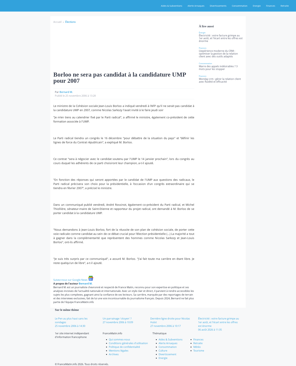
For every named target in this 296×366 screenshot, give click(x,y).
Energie (257, 5)
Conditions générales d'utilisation (128, 343)
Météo (197, 347)
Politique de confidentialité (124, 347)
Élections (70, 22)
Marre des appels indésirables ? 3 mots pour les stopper (218, 68)
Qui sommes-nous (119, 339)
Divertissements (218, 5)
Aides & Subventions (171, 5)
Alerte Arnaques (196, 5)
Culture (163, 350)
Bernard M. (66, 92)
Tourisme (198, 350)
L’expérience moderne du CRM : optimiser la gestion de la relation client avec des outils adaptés (218, 53)
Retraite (285, 5)
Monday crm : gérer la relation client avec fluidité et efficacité (220, 80)
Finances (270, 5)
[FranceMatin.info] (22, 5)
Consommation (239, 5)
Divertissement (167, 354)
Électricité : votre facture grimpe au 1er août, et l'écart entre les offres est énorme (221, 38)
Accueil (57, 22)
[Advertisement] (123, 46)
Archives (114, 354)
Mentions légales (118, 350)
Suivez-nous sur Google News (70, 280)
